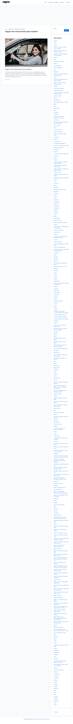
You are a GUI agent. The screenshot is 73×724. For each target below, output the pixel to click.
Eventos (55, 224)
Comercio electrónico (58, 131)
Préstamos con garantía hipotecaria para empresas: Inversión (59, 461)
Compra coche (57, 141)
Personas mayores (58, 424)
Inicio (45, 2)
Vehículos (56, 684)
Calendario (56, 114)
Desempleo (56, 193)
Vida (55, 692)
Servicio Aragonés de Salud (60, 632)
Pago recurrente (57, 408)
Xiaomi (55, 704)
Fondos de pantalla (58, 241)
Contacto (62, 2)
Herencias (56, 259)
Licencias (56, 331)
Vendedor (56, 686)
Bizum (55, 110)
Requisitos (56, 498)
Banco (55, 104)
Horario (55, 274)
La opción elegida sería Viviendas (61, 318)
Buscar (55, 28)
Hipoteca (56, 261)
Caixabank (56, 112)
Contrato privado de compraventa (61, 153)
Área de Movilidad (58, 67)
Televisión (56, 654)
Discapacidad (57, 201)
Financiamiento (57, 232)
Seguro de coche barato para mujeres (18, 69)
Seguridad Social (57, 515)
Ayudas (55, 98)
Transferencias (57, 674)
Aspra (33, 719)
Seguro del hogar (57, 595)
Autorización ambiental (59, 88)
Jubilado (55, 309)
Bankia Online (57, 108)
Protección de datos (58, 483)
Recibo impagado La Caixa (59, 487)
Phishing (55, 426)
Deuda (55, 195)
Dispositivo (56, 203)
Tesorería (56, 658)
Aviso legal (56, 712)
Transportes (56, 678)
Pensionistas (56, 422)
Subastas (56, 636)
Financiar (56, 234)
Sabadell (55, 502)
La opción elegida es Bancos (60, 314)
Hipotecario (56, 268)
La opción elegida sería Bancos (60, 316)
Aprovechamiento (57, 65)
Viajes (55, 690)
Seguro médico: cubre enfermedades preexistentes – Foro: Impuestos (60, 618)
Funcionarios (56, 252)
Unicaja (55, 682)
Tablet (55, 640)
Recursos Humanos (58, 489)
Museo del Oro (57, 365)
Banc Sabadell (57, 100)
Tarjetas (55, 648)
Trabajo (55, 667)
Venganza (56, 688)
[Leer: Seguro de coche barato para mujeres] (26, 52)
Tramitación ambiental (58, 669)
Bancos (55, 106)
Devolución (56, 199)
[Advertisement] (36, 13)
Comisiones (56, 137)
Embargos (56, 212)
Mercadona (56, 350)
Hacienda (56, 256)
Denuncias (56, 183)
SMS (55, 634)
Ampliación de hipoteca (59, 61)
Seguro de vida (57, 579)
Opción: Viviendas (57, 393)
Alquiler (55, 45)
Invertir (55, 305)
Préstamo (56, 441)
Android (55, 63)
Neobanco (56, 369)
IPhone (55, 307)
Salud (55, 506)
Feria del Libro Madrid (58, 230)
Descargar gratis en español (60, 189)
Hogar (55, 272)
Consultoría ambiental (58, 147)
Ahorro (55, 42)
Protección (56, 481)
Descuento (56, 191)
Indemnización (57, 292)
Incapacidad (56, 290)
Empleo (55, 214)
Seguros (55, 625)
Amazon (55, 57)
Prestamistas (56, 435)
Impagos (55, 286)
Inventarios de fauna (58, 301)
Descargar (56, 187)
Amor (55, 59)
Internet (55, 298)
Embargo (56, 210)
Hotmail (55, 276)
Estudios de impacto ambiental (60, 222)
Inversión (56, 303)
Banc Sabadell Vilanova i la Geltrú (61, 102)
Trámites (55, 671)
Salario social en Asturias (59, 504)
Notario (55, 376)
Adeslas (55, 40)
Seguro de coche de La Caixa (60, 532)
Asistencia (56, 71)
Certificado (56, 120)
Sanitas (55, 510)
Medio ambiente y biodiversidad (61, 348)
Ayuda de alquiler (57, 95)
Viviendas (56, 696)
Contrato (56, 151)
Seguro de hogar (57, 548)
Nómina (55, 373)
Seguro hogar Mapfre (58, 597)
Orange (55, 395)
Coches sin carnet (57, 129)
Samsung (56, 508)
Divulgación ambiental (53, 2)
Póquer (55, 431)
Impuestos (56, 288)
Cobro (55, 127)
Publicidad (56, 485)
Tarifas (55, 643)
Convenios (56, 155)
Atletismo (56, 86)
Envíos (55, 216)
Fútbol (55, 254)
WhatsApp (56, 700)
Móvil (55, 361)
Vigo (55, 694)
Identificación (57, 281)
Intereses (56, 296)
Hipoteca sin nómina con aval (60, 266)
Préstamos (56, 453)
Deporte (55, 185)
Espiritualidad (57, 218)
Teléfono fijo (56, 652)
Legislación (56, 320)
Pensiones (56, 420)
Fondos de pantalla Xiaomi (59, 247)
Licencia (55, 323)
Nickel (55, 371)
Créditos (55, 159)
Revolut (55, 500)
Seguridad (56, 512)
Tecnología (56, 650)
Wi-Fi (55, 702)
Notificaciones (57, 378)
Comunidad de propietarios (60, 143)
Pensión (55, 414)
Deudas (55, 197)
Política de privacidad (45, 719)
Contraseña (56, 149)
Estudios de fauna (57, 220)
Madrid (55, 336)
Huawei (55, 279)
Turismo (55, 680)
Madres (55, 334)
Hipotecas (56, 270)
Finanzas (55, 239)
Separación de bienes (58, 627)
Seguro (55, 523)
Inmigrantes (56, 294)
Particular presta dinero (59, 412)
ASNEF (55, 77)
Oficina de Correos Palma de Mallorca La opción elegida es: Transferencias (60, 387)
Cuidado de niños (57, 172)
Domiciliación (57, 208)
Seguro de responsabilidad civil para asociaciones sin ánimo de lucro (60, 559)
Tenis (55, 656)
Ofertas (55, 380)
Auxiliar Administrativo (58, 90)
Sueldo (55, 638)
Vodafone (56, 698)
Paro (55, 410)
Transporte (56, 676)
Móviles (55, 363)
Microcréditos (57, 352)
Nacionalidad (56, 367)
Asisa (55, 69)
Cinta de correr (57, 125)
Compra (55, 139)
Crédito (55, 157)
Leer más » (7, 79)
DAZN (55, 181)
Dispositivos (56, 206)
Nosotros (68, 2)
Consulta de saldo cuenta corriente (61, 145)
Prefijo (55, 433)
